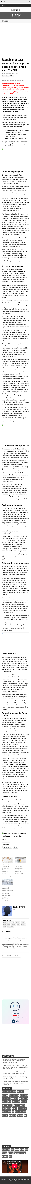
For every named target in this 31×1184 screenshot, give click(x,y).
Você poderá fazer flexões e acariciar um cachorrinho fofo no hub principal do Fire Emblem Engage (15, 1067)
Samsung (24, 1108)
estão (21, 1095)
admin (23, 907)
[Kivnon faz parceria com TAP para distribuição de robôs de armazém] (20, 860)
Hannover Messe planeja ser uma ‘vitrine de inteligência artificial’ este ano (15, 940)
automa (14, 1092)
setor (4, 926)
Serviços (10, 1153)
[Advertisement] (15, 39)
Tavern (24, 1112)
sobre (16, 1112)
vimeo (15, 10)
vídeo (14, 1115)
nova (18, 1102)
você (12, 926)
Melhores (25, 1098)
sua (8, 926)
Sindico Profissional (25, 1179)
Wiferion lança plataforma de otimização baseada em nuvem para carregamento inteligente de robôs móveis (7, 892)
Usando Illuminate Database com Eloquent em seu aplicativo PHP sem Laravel (16, 1072)
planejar (23, 924)
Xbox (25, 1115)
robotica (8, 1108)
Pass (7, 1105)
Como (10, 1095)
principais (19, 1105)
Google (8, 1098)
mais (20, 1098)
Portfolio (4, 1153)
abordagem (6, 922)
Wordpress (20, 1115)
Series (9, 1112)
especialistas (6, 924)
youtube (18, 10)
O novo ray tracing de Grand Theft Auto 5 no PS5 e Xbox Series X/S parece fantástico (15, 1083)
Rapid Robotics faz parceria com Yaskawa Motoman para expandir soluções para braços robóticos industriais (15, 947)
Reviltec (16, 15)
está (18, 1095)
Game (3, 1098)
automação (5, 1095)
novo (22, 1102)
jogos (16, 1098)
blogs (12, 1150)
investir (13, 924)
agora (3, 1092)
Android (8, 1092)
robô (19, 1108)
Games (17, 1150)
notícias (14, 1102)
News (9, 1102)
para (18, 924)
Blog (9, 1150)
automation (20, 1092)
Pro (24, 1105)
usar (7, 1115)
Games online (18, 1180)
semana (4, 1112)
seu (13, 1112)
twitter (12, 10)
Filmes (18, 1179)
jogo (12, 1098)
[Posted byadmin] (7, 915)
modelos (4, 1102)
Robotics (14, 1108)
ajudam (17, 922)
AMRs (22, 922)
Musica (22, 1150)
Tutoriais (23, 1153)
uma (3, 1115)
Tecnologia (8, 73)
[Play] (13, 1021)
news (26, 1150)
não (26, 1102)
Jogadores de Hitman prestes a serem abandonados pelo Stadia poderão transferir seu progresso (14, 1060)
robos (3, 1108)
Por (14, 1105)
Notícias (11, 1180)
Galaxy (26, 1095)
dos (14, 1095)
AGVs (12, 922)
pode (11, 1105)
